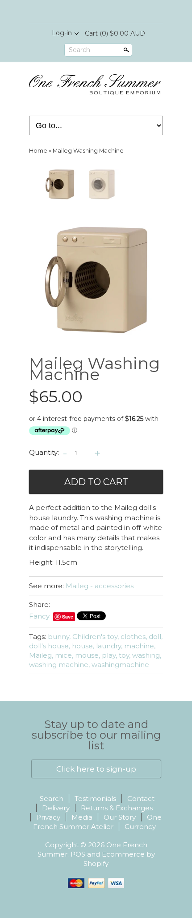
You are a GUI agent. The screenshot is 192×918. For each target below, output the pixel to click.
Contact (140, 798)
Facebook (88, 12)
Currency (140, 826)
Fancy (39, 616)
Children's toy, (95, 636)
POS (78, 854)
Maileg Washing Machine (88, 150)
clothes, (134, 636)
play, (109, 655)
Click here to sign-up (96, 768)
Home (38, 150)
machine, (139, 646)
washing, (146, 655)
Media (81, 817)
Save (67, 616)
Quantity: (44, 453)
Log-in (62, 33)
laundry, (109, 646)
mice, (64, 655)
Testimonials (95, 798)
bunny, (59, 636)
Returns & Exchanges (117, 808)
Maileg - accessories (100, 586)
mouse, (87, 655)
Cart (115, 33)
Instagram (103, 12)
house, (83, 646)
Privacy (48, 817)
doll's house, (49, 646)
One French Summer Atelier (97, 822)
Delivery (56, 808)
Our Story (120, 817)
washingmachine (120, 664)
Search (79, 50)
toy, (124, 655)
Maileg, (41, 655)
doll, (156, 636)
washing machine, (59, 664)
